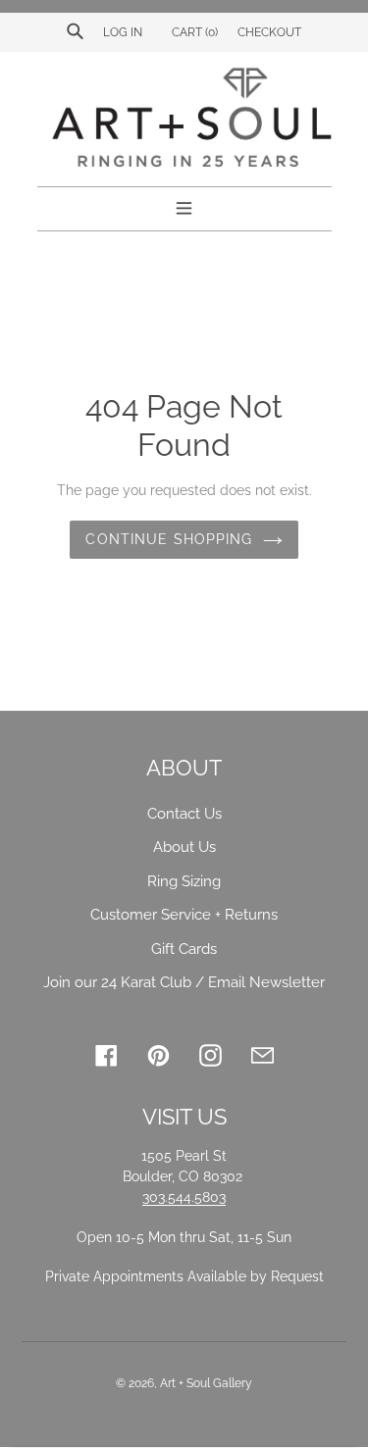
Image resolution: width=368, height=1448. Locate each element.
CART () (193, 32)
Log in (122, 32)
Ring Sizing (184, 881)
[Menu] (184, 205)
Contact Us (184, 814)
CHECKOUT (269, 32)
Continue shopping (168, 539)
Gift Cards (184, 949)
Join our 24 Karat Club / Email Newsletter (184, 982)
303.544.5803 (184, 1197)
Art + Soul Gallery (206, 1383)
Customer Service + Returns (184, 915)
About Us (184, 847)
